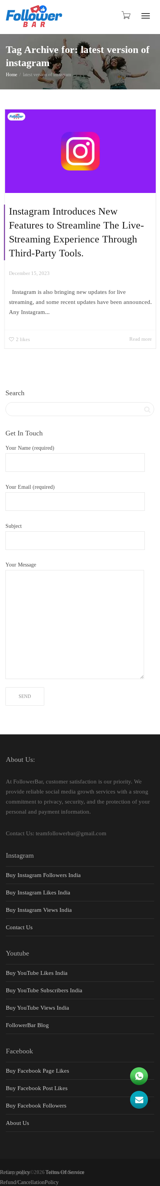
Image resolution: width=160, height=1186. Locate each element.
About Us (17, 1123)
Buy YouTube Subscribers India (44, 990)
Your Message (20, 565)
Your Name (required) (29, 448)
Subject (13, 526)
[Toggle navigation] (145, 15)
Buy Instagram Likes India (38, 892)
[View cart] (125, 15)
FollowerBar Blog (27, 1025)
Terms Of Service (64, 1172)
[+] (80, 151)
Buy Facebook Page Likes (37, 1071)
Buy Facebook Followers (36, 1105)
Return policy (15, 1172)
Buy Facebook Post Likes (37, 1088)
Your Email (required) (30, 487)
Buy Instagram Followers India (43, 875)
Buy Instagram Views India (39, 910)
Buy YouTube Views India (37, 1008)
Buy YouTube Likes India (37, 973)
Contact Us (19, 927)
